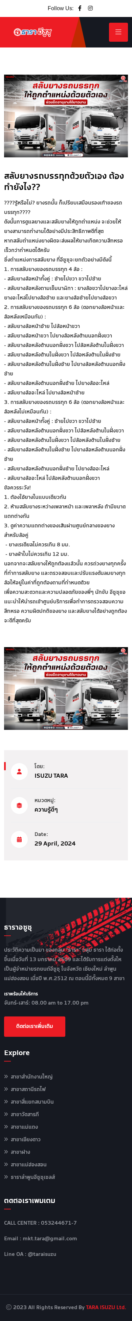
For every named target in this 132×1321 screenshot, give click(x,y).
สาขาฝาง (20, 1152)
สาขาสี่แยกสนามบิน (32, 1102)
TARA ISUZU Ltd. (106, 1307)
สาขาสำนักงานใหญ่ (31, 1077)
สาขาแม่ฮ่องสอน (29, 1164)
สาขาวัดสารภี (25, 1114)
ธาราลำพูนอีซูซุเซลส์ (33, 1177)
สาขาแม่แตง (24, 1127)
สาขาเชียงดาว (26, 1139)
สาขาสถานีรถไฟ (28, 1089)
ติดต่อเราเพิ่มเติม (34, 1026)
